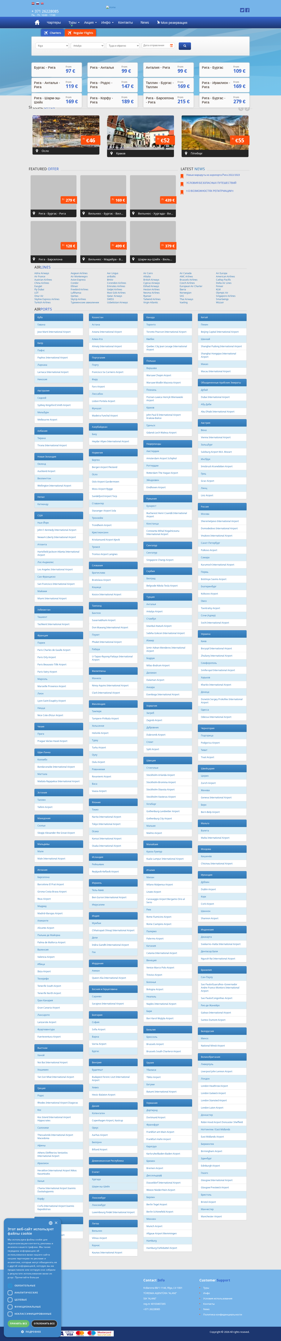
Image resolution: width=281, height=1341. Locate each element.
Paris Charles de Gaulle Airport (53, 650)
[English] (43, 3)
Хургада (96, 1179)
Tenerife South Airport (49, 986)
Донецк (205, 692)
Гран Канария (45, 1000)
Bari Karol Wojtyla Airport (159, 1018)
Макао (204, 364)
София (95, 1022)
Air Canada (186, 273)
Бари (149, 1011)
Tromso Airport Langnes (105, 554)
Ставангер (98, 503)
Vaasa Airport (99, 791)
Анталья (151, 604)
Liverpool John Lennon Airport (216, 1071)
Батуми (150, 1084)
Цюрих (205, 775)
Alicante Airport (45, 928)
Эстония (42, 792)
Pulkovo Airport (209, 550)
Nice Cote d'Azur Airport (50, 715)
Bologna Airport (154, 989)
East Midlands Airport (212, 1136)
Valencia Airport (45, 957)
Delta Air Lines (223, 283)
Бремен (150, 1161)
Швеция (151, 760)
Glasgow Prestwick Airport (215, 1187)
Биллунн (97, 1142)
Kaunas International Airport (107, 1252)
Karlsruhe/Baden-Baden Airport (163, 1153)
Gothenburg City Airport (159, 818)
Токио (95, 809)
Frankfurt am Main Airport (160, 1132)
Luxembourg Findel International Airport (113, 1212)
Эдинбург (206, 1158)
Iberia (183, 289)
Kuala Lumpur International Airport (165, 858)
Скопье (41, 825)
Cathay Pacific (223, 279)
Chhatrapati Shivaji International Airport (113, 930)
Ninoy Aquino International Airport (110, 685)
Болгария (97, 1015)
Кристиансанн (100, 532)
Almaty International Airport (107, 346)
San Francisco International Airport (56, 584)
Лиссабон (97, 393)
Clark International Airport (106, 692)
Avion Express (78, 279)
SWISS (110, 299)
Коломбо (42, 759)
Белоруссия (207, 1031)
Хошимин (43, 1069)
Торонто (151, 324)
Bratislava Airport (101, 580)
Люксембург (99, 1197)
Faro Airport (98, 386)
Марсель (42, 679)
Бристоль (206, 1194)
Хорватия (151, 705)
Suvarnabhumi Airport (103, 620)
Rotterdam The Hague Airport (162, 472)
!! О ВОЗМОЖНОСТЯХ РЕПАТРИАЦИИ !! (209, 191)
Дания (95, 1106)
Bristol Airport (208, 1202)
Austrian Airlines (43, 279)
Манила (96, 678)
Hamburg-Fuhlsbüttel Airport (161, 1248)
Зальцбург (207, 444)
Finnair (219, 286)
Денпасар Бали (209, 951)
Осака (95, 831)
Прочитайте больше (27, 1277)
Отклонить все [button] (44, 1323)
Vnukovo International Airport (216, 535)
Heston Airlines (151, 289)
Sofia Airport (98, 1029)
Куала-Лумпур (154, 851)
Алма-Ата (97, 339)
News (144, 22)
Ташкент (42, 617)
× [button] (55, 1223)
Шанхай (205, 339)
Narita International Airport (106, 816)
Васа (94, 783)
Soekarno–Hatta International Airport (220, 944)
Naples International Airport (161, 1003)
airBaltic (111, 276)
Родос (40, 1095)
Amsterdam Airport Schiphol (161, 458)
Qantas (74, 296)
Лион (40, 693)
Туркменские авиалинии (85, 302)
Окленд (41, 464)
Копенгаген (98, 1113)
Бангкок (96, 613)
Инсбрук (205, 459)
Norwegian (185, 292)
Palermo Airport (154, 938)
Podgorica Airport (210, 742)
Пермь (204, 572)
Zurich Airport (208, 783)
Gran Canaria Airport (48, 1007)
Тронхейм (97, 518)
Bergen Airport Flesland (104, 467)
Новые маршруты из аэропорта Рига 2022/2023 (213, 174)
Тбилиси (151, 1070)
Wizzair (220, 302)
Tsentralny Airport (210, 608)
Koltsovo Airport (209, 593)
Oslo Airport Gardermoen (105, 481)
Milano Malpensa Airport (159, 884)
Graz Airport (207, 481)
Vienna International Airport (216, 437)
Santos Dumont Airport (213, 1019)
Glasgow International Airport (216, 1180)
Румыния (151, 498)
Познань (151, 389)
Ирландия (206, 874)
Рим (148, 909)
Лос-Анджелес (45, 562)
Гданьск (150, 425)
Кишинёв (206, 856)
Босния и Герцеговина (104, 989)
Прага (40, 733)
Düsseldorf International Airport (163, 1182)
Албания (42, 430)
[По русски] (38, 3)
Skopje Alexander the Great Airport (56, 832)
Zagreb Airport (154, 720)
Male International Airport (51, 858)
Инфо (105, 22)
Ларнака (42, 364)
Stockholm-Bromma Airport (161, 782)
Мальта (205, 823)
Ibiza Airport (44, 971)
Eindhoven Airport (156, 487)
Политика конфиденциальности (222, 1314)
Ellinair (74, 286)
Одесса (205, 709)
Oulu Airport (98, 762)
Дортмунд (152, 1110)
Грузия (150, 1062)
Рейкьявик (98, 864)
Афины (41, 1145)
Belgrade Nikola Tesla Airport (162, 585)
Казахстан (97, 317)
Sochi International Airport (215, 622)
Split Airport (152, 749)
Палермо (151, 931)
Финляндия (98, 704)
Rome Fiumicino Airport (158, 916)
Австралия (43, 390)
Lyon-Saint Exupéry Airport (51, 700)
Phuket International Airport (107, 642)
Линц (204, 488)
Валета (205, 830)
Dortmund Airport (155, 1117)
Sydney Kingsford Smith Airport (54, 405)
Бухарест (151, 506)
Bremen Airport (154, 1168)
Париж (41, 642)
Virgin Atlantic (150, 302)
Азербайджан (99, 426)
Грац (203, 473)
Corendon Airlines (116, 283)
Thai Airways (186, 299)
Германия (152, 1103)
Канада (150, 317)
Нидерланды (153, 443)
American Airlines (225, 276)
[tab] (52, 33)
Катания (151, 945)
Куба (40, 317)
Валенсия (43, 949)
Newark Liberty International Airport (56, 537)
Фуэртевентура (46, 1029)
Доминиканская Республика (108, 1160)
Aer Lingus (112, 273)
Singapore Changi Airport (159, 560)
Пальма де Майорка (48, 935)
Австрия (205, 422)
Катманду (42, 504)
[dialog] (32, 1277)
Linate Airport (153, 891)
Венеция (151, 960)
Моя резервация (173, 23)
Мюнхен (151, 1219)
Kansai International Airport (106, 838)
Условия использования (217, 1298)
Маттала (42, 774)
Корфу (40, 1198)
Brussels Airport (155, 1044)
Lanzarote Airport (46, 1022)
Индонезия (207, 929)
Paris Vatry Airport (47, 671)
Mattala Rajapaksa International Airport (58, 781)
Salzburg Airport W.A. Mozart (216, 451)
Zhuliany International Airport (216, 655)
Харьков (205, 677)
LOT (36, 292)
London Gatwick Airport (213, 1093)
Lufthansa (76, 292)
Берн (203, 804)
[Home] (159, 7)
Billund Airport (99, 1149)
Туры (72, 22)
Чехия (40, 726)
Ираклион (43, 1163)
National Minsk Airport (213, 1045)
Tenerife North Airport (49, 993)
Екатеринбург (208, 586)
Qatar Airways (114, 296)
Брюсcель (151, 1036)
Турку (95, 740)
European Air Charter (191, 286)
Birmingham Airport (211, 1151)
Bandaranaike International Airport (56, 766)
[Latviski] (34, 3)
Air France (39, 276)
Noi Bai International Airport (52, 1062)
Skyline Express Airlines (46, 299)
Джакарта (206, 936)
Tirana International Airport (52, 445)
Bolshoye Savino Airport (213, 579)
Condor (75, 283)
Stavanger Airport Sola (104, 510)
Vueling (184, 302)
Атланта (42, 544)
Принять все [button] (18, 1323)
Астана (96, 324)
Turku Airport (99, 747)
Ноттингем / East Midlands (215, 1129)
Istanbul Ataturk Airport (158, 626)
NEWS (199, 169)
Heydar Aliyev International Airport (110, 441)
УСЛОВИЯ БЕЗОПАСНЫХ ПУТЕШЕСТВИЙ (211, 183)
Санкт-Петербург (210, 543)
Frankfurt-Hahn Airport (158, 1139)
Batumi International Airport (161, 1091)
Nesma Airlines (151, 292)
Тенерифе (43, 978)
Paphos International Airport (52, 357)
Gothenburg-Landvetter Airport (162, 811)
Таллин (41, 799)
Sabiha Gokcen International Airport (165, 633)
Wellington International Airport (54, 485)
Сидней (41, 397)
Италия (150, 870)
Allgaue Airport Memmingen (161, 1233)
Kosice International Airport (106, 594)
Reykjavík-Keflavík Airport (105, 871)
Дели (95, 937)
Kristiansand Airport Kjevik (106, 539)
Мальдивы (43, 844)
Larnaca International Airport (52, 372)
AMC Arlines (186, 276)
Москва (205, 514)
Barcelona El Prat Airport (50, 884)
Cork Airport (207, 903)
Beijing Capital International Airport (220, 331)
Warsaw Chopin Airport (158, 375)
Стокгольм (152, 767)
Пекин (204, 324)
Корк (203, 896)
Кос (39, 1110)
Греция (41, 1088)
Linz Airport (207, 495)
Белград (150, 578)
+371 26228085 (151, 1309)
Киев (203, 641)
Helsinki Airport (100, 733)
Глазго (204, 1173)
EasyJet (38, 286)
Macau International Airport (216, 371)
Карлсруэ (151, 1146)
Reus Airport (44, 898)
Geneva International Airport (216, 797)
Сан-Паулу (207, 977)
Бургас (95, 1051)
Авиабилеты (37, 22)
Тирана (41, 438)
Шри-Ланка (43, 752)
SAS (182, 296)
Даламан (151, 672)
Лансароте (43, 1015)
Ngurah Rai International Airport (218, 958)
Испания (42, 869)
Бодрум (150, 658)
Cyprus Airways (151, 283)
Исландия (97, 857)
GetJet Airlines (114, 289)
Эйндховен (152, 480)
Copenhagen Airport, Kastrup (107, 1120)
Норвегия (97, 452)
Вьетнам (42, 1048)
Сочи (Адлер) (208, 615)
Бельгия (151, 1029)
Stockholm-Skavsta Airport (160, 789)
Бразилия (206, 969)
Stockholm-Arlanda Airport (160, 775)
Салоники (43, 1127)
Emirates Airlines (116, 286)
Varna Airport (99, 1044)
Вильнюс (97, 1230)
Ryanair (147, 296)
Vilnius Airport (99, 1238)
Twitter (242, 10)
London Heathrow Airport (214, 1086)
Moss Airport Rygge (102, 489)
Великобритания (210, 1057)
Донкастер (207, 1115)
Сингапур (151, 545)
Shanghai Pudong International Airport (221, 346)
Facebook (247, 10)
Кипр (40, 343)
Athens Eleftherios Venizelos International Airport (52, 1154)
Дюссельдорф (154, 1175)
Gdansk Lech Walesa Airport (161, 432)
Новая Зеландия (46, 456)
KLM (218, 289)
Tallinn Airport (44, 807)
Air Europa (221, 273)
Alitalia (147, 276)
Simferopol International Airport (218, 670)
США (40, 515)
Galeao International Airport (216, 1012)
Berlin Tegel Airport (156, 1204)
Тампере (97, 711)
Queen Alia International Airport (109, 978)
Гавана (41, 324)
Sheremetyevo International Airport (220, 521)
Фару (95, 379)
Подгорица (207, 735)
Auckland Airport (46, 471)
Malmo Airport (154, 833)
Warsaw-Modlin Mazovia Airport (163, 382)
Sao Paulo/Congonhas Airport (216, 998)
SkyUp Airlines (78, 299)
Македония (43, 818)
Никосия (42, 379)
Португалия (98, 357)
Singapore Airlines (226, 296)
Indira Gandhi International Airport (110, 944)
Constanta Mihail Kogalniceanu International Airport (162, 532)
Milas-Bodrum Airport (158, 665)
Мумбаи (96, 923)
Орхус (95, 1127)
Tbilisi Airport (153, 1077)
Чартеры (54, 22)
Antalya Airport (154, 611)
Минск (204, 1038)
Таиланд (97, 605)
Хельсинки (98, 725)
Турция (150, 597)
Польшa (151, 360)
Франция (42, 635)
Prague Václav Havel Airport (52, 741)
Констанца (152, 523)
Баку (94, 434)
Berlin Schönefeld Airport (159, 1211)
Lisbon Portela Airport (103, 401)
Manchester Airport (211, 1216)
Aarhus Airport (100, 1135)
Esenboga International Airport (162, 694)
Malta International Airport (215, 837)
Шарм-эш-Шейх (101, 1186)
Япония (96, 802)
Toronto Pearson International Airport (166, 331)
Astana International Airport (107, 331)
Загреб (150, 713)
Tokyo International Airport (106, 824)
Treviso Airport (154, 974)
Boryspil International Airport (216, 648)
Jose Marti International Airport (54, 331)
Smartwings (222, 299)
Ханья (40, 1181)
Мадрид (41, 906)
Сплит (149, 742)
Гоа (94, 952)
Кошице (96, 587)
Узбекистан (43, 609)
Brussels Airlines (188, 279)
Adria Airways (41, 273)
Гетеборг (151, 804)
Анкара (150, 687)
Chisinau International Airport (216, 863)
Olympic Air (222, 292)
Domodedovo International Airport (219, 528)
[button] (32, 1331)
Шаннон (205, 911)
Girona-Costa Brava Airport (52, 891)
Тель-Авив (98, 890)
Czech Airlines (187, 283)
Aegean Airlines (79, 273)
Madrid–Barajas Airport (50, 913)
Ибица (41, 964)
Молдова (206, 849)
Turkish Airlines (42, 302)
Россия (205, 506)
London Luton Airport (212, 1107)
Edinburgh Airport (210, 1165)
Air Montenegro (79, 276)
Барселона (43, 877)
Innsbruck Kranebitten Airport (216, 466)
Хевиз (95, 1087)
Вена (204, 430)
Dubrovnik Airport (155, 734)
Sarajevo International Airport (108, 1003)
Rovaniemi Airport (101, 776)
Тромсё (96, 547)
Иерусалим (98, 904)
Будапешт (97, 1069)
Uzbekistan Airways (117, 302)
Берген (96, 460)
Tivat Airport (207, 757)
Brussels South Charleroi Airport (163, 1051)
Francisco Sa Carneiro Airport (107, 372)
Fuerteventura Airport (49, 1036)
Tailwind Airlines (152, 299)
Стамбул (151, 618)
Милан (150, 877)
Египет (96, 1172)
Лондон (205, 1078)
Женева (205, 790)
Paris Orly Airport (46, 657)
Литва (95, 1223)
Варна (95, 1036)
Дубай (204, 389)
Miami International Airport (52, 598)
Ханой (41, 1055)
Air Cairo (148, 273)
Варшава (151, 368)
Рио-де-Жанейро (210, 1005)
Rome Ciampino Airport (158, 924)
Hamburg (151, 1240)
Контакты (125, 22)
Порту (95, 364)
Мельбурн (43, 412)
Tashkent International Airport (53, 624)
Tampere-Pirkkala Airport (105, 718)
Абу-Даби (206, 404)
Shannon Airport (209, 918)
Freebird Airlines (79, 289)
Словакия (97, 565)
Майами (42, 591)
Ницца (41, 708)
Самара (205, 557)
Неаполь (151, 996)
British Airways (151, 279)
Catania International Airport (161, 953)
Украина (205, 634)
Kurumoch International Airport (217, 564)
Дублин (205, 882)
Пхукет (96, 634)
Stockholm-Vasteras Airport (161, 796)
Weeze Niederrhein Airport (160, 1190)
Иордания (97, 963)
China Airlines (41, 283)
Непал (41, 497)
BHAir (110, 279)
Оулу (94, 754)
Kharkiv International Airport (216, 684)
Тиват (204, 750)
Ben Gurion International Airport (109, 897)
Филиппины (99, 671)
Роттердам (152, 465)
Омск (204, 601)
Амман (96, 970)
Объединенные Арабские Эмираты (221, 382)
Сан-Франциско (46, 576)
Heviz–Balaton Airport (103, 1094)
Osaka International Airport (106, 845)
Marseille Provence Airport (51, 686)
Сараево (97, 996)
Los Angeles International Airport (55, 569)
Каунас (96, 1245)
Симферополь (209, 663)
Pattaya (96, 649)
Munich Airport (154, 1226)
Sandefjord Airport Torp (104, 496)
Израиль (97, 882)
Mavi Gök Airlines (116, 292)
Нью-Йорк (43, 522)
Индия (95, 915)
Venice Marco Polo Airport (160, 967)
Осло (94, 474)
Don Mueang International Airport (110, 627)
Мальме (151, 825)
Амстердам (152, 451)
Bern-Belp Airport (210, 812)
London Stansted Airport (214, 1100)
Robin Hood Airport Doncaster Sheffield (222, 1122)
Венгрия (97, 1062)
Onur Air (38, 296)
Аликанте (42, 920)
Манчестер (207, 1209)
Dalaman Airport (155, 680)
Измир (150, 640)
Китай (204, 317)
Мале (40, 851)
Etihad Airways (151, 286)
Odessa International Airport (216, 717)
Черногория (207, 728)
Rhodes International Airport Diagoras (57, 1102)
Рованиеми (98, 769)
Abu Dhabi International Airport (217, 411)
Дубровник (152, 727)
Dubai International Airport (215, 397)
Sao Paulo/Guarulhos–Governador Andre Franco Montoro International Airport (220, 987)
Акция (89, 22)
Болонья (151, 982)
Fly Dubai (39, 289)
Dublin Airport (208, 889)
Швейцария (207, 768)
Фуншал (96, 408)
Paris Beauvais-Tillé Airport (51, 664)
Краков (150, 407)
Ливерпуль (207, 1064)
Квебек (150, 339)
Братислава (98, 572)
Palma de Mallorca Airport (51, 942)
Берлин (150, 1197)
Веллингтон (44, 478)
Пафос (41, 350)
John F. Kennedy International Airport (56, 530)
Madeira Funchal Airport (105, 415)
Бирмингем (207, 1144)
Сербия (150, 571)
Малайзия (152, 844)
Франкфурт (152, 1124)
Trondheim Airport (101, 525)
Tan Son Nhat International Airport (55, 1077)
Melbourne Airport (47, 419)
